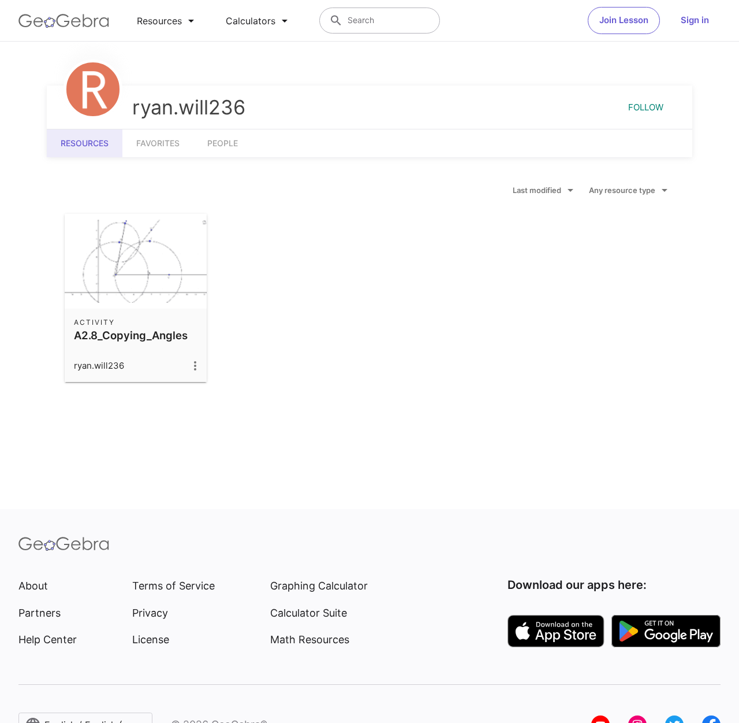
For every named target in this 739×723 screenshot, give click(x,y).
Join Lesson (623, 19)
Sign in (695, 19)
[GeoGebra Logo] (63, 21)
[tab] (167, 21)
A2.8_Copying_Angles (131, 335)
